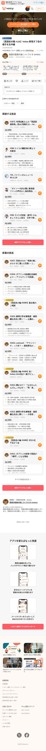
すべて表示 (40, 62)
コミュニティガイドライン (10, 694)
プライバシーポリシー (8, 690)
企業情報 (5, 684)
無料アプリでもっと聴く (23, 242)
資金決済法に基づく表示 (9, 700)
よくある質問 (6, 723)
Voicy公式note (25, 713)
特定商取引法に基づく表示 (10, 697)
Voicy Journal (25, 710)
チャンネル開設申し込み (9, 710)
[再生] (40, 126)
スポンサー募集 (6, 716)
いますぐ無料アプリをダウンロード (23, 626)
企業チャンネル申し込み (9, 713)
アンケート (5, 720)
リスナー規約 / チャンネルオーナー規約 (13, 687)
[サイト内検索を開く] (32, 9)
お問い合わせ (6, 726)
